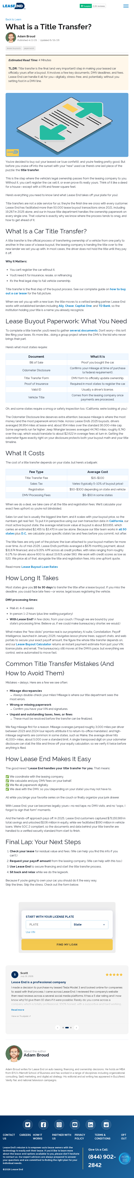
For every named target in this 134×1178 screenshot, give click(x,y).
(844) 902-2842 (102, 1161)
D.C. (24, 533)
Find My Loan (67, 944)
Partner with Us (61, 1137)
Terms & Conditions (102, 1137)
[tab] (63, 1027)
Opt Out (124, 1137)
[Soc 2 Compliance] (125, 1158)
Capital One (83, 306)
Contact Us (9, 1137)
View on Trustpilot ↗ (21, 1016)
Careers (25, 1135)
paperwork (29, 48)
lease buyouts (14, 48)
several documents (84, 330)
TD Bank (104, 306)
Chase (69, 306)
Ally (61, 306)
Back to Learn (13, 19)
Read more (17, 1010)
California (116, 521)
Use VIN (30, 932)
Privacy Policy (80, 1137)
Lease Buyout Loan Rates (39, 567)
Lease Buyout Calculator (33, 644)
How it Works (37, 1137)
